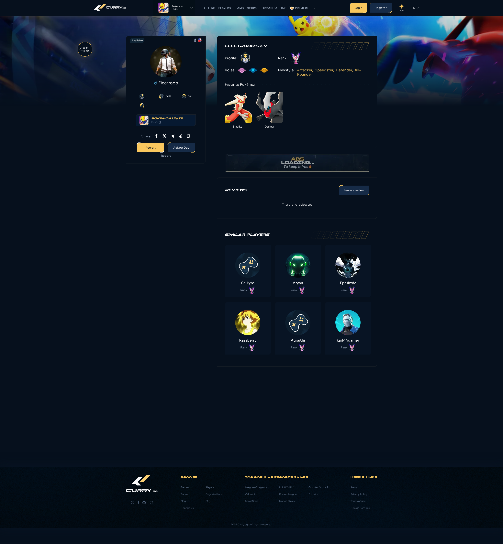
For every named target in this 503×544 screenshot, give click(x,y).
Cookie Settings (360, 507)
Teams (239, 8)
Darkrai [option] (269, 126)
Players (224, 8)
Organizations (274, 8)
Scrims (252, 8)
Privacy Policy (359, 494)
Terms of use (358, 501)
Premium (301, 8)
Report (166, 155)
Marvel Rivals (287, 501)
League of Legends (256, 487)
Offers (209, 8)
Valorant (250, 494)
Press (354, 487)
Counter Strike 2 (318, 487)
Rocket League (288, 494)
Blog (183, 501)
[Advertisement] (165, 228)
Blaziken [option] (238, 126)
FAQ (208, 501)
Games (185, 487)
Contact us (187, 507)
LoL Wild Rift (287, 487)
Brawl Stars (251, 501)
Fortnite (313, 494)
